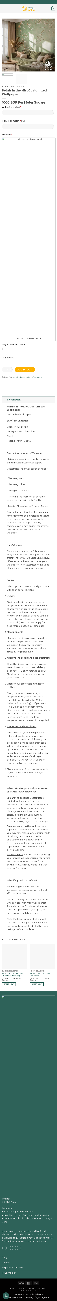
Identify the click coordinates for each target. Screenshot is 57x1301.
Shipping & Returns (12, 1267)
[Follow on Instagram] (27, 2)
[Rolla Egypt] (28, 8)
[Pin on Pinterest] (23, 383)
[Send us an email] (30, 2)
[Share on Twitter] (14, 383)
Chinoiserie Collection (21, 377)
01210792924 (9, 1202)
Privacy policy (9, 1273)
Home (5, 86)
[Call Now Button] (6, 1295)
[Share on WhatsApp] (4, 383)
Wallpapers (17, 86)
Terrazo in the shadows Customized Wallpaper (12, 974)
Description (14, 399)
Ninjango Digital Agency (37, 1297)
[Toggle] (4, 399)
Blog (4, 1257)
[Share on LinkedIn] (28, 383)
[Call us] (32, 2)
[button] (3, 8)
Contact (6, 1262)
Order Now (9, 984)
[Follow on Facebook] (24, 2)
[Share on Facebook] (9, 383)
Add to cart (24, 369)
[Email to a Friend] (19, 383)
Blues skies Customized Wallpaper (40, 974)
